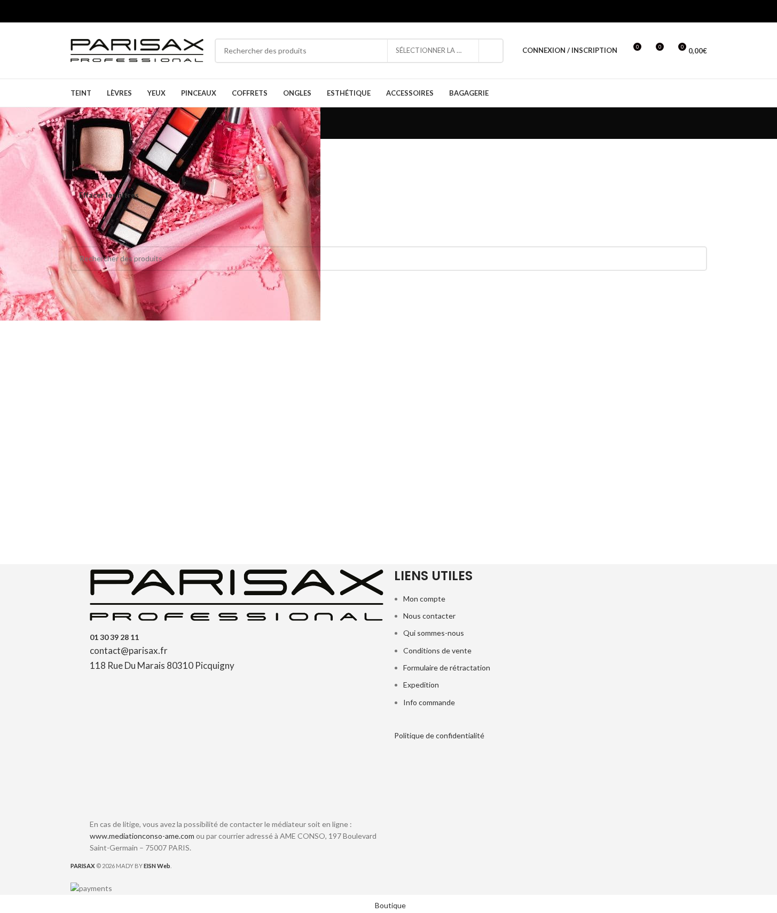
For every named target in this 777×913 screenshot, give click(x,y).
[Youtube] (159, 790)
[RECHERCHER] (491, 50)
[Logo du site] (137, 49)
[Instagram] (188, 790)
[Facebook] (103, 790)
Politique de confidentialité (439, 735)
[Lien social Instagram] (104, 11)
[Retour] (57, 123)
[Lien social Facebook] (77, 11)
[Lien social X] (90, 11)
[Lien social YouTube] (117, 11)
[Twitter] (131, 790)
